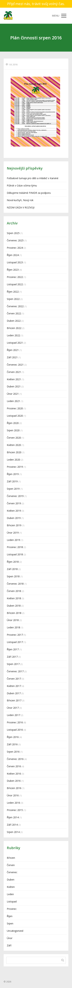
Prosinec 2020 (15, 408)
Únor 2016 (13, 795)
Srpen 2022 (13, 299)
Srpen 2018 (13, 576)
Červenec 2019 (15, 496)
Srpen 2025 (13, 233)
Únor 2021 (13, 393)
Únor (9, 938)
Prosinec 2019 (15, 466)
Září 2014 (12, 824)
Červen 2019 (14, 503)
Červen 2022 (14, 313)
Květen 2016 (14, 773)
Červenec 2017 (15, 671)
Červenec (12, 872)
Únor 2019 (13, 532)
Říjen (9, 916)
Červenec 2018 (15, 583)
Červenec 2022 (15, 306)
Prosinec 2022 (15, 277)
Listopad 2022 (15, 284)
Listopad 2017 (15, 642)
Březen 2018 (14, 613)
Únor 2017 (13, 707)
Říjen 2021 (13, 350)
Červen (11, 865)
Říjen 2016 (13, 737)
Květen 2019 (14, 510)
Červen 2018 (14, 591)
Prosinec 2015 (15, 810)
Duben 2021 (14, 386)
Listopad (12, 901)
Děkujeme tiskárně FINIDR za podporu (29, 192)
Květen (11, 887)
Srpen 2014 (13, 832)
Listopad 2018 (15, 554)
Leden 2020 (13, 459)
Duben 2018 (14, 605)
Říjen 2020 (13, 423)
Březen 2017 (14, 700)
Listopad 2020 (15, 415)
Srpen (10, 923)
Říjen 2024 (13, 255)
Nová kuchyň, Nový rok (20, 200)
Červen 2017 (14, 678)
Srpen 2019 (13, 488)
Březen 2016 (14, 788)
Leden (10, 894)
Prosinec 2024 (15, 247)
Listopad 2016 (15, 729)
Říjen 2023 (13, 269)
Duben (10, 879)
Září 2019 (12, 481)
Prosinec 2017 (15, 634)
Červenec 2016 (15, 759)
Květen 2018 (14, 598)
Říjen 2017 (13, 649)
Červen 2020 (14, 437)
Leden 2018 (13, 627)
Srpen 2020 (13, 430)
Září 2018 (12, 569)
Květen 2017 (14, 686)
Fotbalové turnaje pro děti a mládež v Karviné (32, 178)
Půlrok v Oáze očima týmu (22, 185)
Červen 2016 (14, 766)
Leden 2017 (13, 715)
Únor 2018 (13, 620)
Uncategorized (15, 930)
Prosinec (12, 908)
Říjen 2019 (13, 474)
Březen (11, 857)
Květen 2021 (14, 379)
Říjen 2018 (13, 561)
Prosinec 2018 (15, 547)
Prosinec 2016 (15, 722)
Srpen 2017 (13, 664)
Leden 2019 (13, 540)
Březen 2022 (14, 328)
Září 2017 (12, 656)
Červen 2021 (14, 372)
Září (9, 945)
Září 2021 (12, 357)
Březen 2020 (14, 452)
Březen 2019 (14, 525)
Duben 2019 (14, 518)
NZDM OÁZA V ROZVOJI (20, 207)
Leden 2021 (13, 401)
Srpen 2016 (13, 751)
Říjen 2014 (13, 817)
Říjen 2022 (13, 291)
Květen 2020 (14, 445)
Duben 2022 (14, 320)
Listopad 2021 (15, 342)
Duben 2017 (14, 693)
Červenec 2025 (15, 240)
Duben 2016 (14, 780)
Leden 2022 (13, 335)
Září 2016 (12, 744)
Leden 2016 (13, 802)
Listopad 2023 (15, 262)
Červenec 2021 (15, 364)
